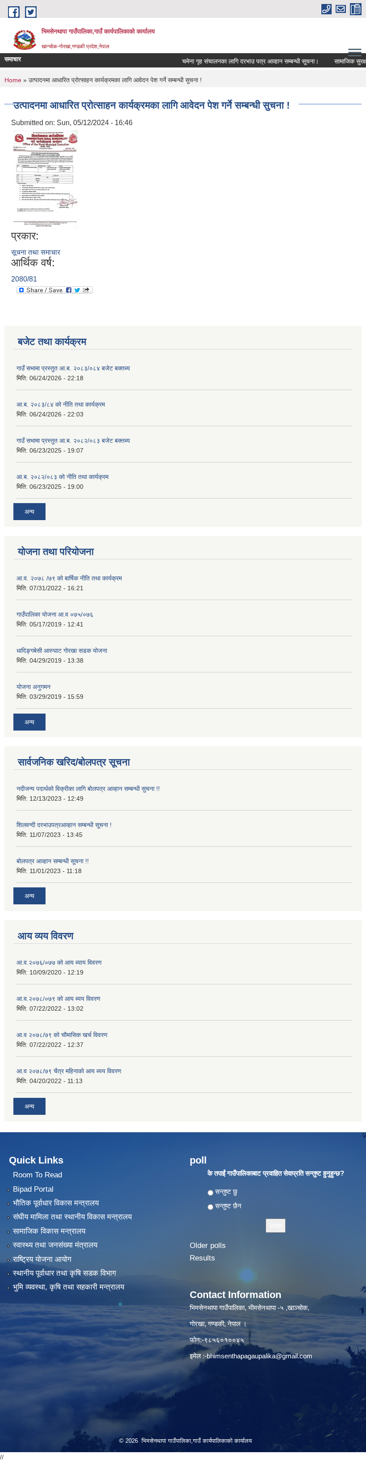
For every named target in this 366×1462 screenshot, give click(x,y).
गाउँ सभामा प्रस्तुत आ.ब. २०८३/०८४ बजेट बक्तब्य (73, 368)
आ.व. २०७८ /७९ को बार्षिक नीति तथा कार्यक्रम (69, 578)
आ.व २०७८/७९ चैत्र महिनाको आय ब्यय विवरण (69, 1071)
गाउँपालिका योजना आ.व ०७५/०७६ (55, 614)
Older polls (208, 1245)
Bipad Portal (33, 1189)
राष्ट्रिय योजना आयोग (42, 1259)
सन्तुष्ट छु (226, 1191)
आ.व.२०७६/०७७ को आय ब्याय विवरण (59, 962)
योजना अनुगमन (33, 686)
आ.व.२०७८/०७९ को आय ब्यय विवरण (58, 998)
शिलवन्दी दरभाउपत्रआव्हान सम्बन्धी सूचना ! (64, 824)
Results (202, 1258)
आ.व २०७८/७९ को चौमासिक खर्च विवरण (62, 1034)
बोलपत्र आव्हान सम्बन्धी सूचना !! (53, 861)
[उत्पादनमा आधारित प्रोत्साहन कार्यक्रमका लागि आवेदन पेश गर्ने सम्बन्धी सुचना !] (45, 178)
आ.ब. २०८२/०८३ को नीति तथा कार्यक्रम (62, 476)
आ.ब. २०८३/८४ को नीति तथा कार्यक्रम (61, 404)
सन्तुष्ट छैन (228, 1206)
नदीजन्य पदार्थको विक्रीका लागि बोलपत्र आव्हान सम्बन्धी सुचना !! (88, 788)
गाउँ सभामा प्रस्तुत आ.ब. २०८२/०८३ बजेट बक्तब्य (73, 440)
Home (12, 80)
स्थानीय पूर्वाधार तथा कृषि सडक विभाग (64, 1273)
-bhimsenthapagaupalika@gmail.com (258, 1356)
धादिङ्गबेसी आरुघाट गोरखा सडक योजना (62, 650)
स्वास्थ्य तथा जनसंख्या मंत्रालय (55, 1245)
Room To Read (37, 1175)
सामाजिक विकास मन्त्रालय (49, 1231)
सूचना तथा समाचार (35, 252)
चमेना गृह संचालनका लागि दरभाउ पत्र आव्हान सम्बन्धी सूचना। (236, 61)
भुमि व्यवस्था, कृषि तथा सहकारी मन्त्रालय (68, 1287)
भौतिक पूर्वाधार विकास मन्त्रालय (56, 1203)
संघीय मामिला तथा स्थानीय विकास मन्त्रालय (72, 1217)
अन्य (29, 511)
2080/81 (24, 279)
